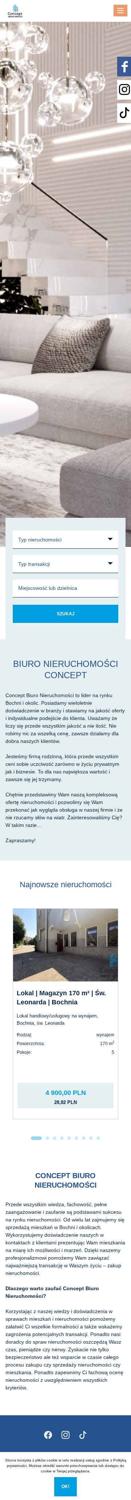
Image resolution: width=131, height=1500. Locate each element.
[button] (36, 1138)
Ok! (65, 1486)
